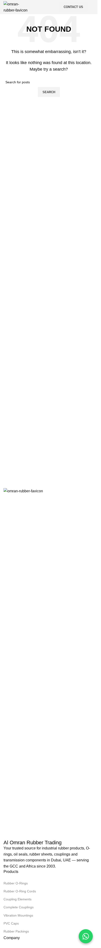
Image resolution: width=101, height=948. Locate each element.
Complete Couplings (19, 907)
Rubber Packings (16, 931)
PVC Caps (11, 923)
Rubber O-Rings (16, 883)
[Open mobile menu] (92, 7)
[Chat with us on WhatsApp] (86, 936)
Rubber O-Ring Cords (20, 891)
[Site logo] (16, 7)
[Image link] (49, 664)
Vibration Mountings (18, 915)
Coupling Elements (17, 899)
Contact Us (73, 7)
